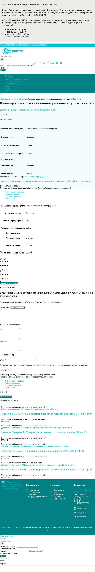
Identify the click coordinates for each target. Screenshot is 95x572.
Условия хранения (12, 194)
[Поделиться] (5, 558)
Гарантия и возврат (25, 45)
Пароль (3, 551)
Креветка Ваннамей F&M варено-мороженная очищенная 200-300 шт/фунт (42, 451)
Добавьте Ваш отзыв (10, 325)
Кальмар (24, 99)
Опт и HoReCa (60, 499)
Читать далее (6, 397)
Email (3, 360)
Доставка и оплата (8, 45)
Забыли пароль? (36, 551)
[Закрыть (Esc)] (8, 558)
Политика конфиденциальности (37, 495)
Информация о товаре (14, 192)
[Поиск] (2, 59)
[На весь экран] (3, 558)
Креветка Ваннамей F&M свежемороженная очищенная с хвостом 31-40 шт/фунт (46, 413)
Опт (36, 45)
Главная (3, 99)
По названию (6, 355)
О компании (35, 492)
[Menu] (1, 94)
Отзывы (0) (10, 199)
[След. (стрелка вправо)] (3, 560)
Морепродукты (11, 90)
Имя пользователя (8, 549)
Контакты (42, 45)
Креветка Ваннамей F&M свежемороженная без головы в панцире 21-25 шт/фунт (46, 469)
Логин (3, 556)
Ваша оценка (5, 307)
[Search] (1, 97)
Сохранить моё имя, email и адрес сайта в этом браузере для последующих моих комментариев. (45, 365)
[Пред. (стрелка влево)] (1, 560)
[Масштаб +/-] (1, 558)
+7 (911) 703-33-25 (50, 62)
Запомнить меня (9, 553)
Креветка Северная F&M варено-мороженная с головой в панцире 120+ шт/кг (44, 432)
